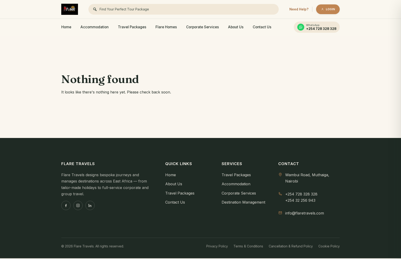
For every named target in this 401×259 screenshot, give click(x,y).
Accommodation (95, 27)
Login (330, 9)
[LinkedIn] (90, 205)
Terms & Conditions (248, 246)
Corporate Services (202, 27)
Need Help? (298, 9)
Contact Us (262, 27)
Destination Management (243, 202)
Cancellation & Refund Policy (291, 246)
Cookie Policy (329, 246)
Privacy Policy (217, 246)
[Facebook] (66, 205)
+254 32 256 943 (300, 200)
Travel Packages (132, 27)
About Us (235, 27)
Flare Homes (166, 27)
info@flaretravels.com (304, 213)
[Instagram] (78, 205)
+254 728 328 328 (301, 194)
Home (66, 27)
